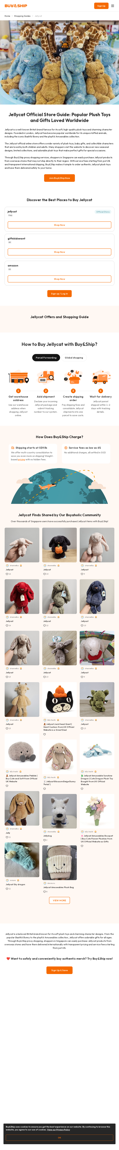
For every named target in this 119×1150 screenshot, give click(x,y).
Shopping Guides (22, 16)
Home (7, 16)
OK (59, 1137)
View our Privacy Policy (58, 1129)
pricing (21, 459)
